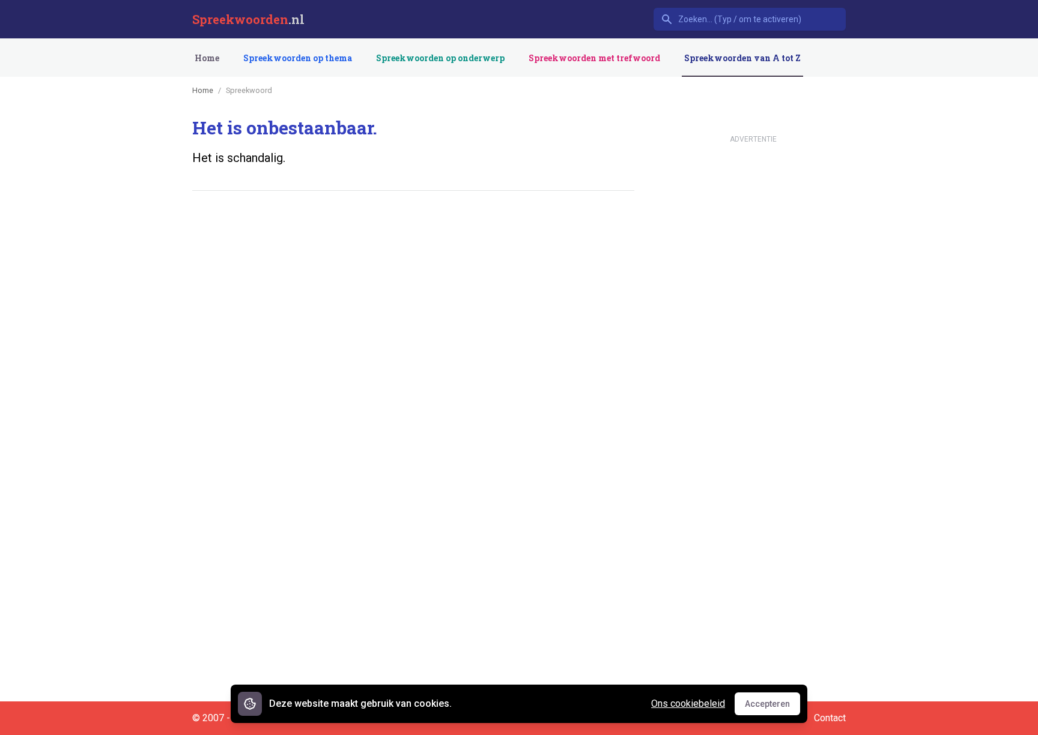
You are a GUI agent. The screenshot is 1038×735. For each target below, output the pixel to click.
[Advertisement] (411, 237)
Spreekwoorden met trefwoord (594, 58)
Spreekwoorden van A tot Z (742, 58)
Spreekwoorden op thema (297, 58)
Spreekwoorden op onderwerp (440, 58)
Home (207, 58)
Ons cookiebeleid (688, 703)
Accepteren (772, 707)
